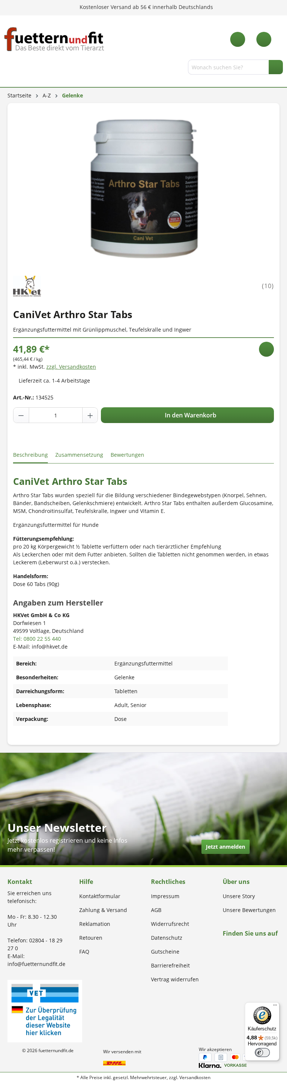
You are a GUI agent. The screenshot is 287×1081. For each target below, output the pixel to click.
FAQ (84, 951)
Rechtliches (168, 882)
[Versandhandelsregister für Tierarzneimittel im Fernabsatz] (44, 1010)
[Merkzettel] (238, 39)
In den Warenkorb (189, 415)
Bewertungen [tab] (127, 454)
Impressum (165, 896)
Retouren (90, 937)
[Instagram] (233, 947)
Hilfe (86, 882)
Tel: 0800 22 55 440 (37, 638)
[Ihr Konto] (264, 39)
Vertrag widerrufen (175, 979)
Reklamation (94, 923)
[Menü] (8, 68)
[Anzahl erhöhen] (90, 415)
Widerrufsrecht (170, 923)
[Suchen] (275, 67)
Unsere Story (239, 896)
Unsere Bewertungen (249, 910)
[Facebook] (225, 947)
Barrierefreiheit (170, 965)
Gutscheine (165, 951)
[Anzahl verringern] (21, 415)
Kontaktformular (99, 896)
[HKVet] (27, 285)
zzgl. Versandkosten (71, 366)
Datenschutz (166, 937)
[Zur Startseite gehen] (54, 39)
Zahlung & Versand (103, 910)
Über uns (236, 882)
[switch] (262, 1052)
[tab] (30, 455)
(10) (268, 286)
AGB (156, 910)
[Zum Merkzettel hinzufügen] (266, 349)
